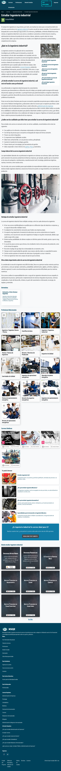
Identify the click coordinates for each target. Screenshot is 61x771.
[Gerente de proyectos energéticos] (30, 388)
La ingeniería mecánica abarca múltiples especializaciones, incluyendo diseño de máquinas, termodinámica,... (35, 516)
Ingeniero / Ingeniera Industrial (48, 331)
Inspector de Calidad (47, 353)
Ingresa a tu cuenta (6, 665)
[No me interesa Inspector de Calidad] (57, 338)
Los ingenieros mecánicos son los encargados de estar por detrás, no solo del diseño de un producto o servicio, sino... (37, 491)
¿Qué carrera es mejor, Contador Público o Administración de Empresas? (18, 746)
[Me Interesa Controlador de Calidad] (4, 360)
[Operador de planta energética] (50, 366)
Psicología (4, 699)
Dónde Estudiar (29, 2)
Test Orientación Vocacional (8, 640)
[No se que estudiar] (4, 2)
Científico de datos (27, 331)
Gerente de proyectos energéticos (28, 399)
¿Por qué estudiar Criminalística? (9, 739)
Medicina (4, 706)
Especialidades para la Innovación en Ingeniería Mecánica (31, 513)
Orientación (11, 7)
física (31, 146)
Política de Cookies (18, 763)
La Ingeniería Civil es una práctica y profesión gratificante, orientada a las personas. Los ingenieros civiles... (37, 478)
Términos (23, 761)
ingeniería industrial (22, 29)
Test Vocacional (45, 3)
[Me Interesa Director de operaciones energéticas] (4, 406)
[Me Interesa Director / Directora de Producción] (24, 338)
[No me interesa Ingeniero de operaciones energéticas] (37, 360)
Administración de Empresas (8, 696)
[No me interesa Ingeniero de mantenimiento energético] (57, 383)
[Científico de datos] (30, 320)
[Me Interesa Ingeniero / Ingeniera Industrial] (44, 315)
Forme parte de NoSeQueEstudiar (10, 679)
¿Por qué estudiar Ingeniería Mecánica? (27, 488)
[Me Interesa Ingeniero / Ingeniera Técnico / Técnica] (4, 315)
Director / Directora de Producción (28, 353)
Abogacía (4, 719)
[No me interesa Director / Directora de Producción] (37, 338)
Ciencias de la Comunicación (8, 709)
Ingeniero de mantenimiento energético (50, 399)
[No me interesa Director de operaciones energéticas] (17, 406)
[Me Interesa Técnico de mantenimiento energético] (4, 383)
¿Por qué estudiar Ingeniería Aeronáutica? (28, 500)
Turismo (4, 712)
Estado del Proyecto (4, 763)
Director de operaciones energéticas (9, 421)
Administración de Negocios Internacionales (12, 722)
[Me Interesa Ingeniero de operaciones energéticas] (24, 360)
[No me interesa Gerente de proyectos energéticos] (37, 383)
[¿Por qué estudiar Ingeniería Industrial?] (50, 57)
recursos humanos (25, 67)
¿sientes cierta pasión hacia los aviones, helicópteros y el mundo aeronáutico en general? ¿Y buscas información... (35, 503)
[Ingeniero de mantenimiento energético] (50, 388)
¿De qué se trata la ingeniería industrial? (49, 74)
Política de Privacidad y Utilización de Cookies (10, 764)
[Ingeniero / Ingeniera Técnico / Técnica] (10, 320)
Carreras (10, 2)
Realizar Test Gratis (30, 536)
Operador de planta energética (47, 376)
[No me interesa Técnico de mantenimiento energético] (17, 383)
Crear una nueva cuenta (7, 668)
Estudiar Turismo (6, 733)
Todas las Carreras (6, 643)
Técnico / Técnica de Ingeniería (7, 353)
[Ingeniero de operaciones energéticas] (30, 366)
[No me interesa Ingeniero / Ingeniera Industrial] (57, 315)
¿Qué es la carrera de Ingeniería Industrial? (49, 70)
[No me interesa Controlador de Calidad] (17, 360)
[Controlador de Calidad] (10, 366)
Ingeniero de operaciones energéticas (29, 376)
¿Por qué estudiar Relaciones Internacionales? (12, 743)
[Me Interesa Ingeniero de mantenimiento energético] (44, 383)
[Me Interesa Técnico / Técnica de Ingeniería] (4, 338)
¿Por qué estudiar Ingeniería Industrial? (49, 61)
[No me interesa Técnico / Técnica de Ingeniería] (17, 338)
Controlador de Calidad (8, 376)
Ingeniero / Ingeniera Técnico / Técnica (10, 331)
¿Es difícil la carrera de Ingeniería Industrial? (50, 65)
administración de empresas (45, 106)
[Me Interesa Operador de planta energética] (44, 360)
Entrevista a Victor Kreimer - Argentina (10, 293)
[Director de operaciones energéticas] (10, 411)
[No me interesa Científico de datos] (37, 315)
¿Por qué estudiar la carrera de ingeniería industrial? (49, 78)
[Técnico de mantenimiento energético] (10, 388)
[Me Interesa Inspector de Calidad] (44, 338)
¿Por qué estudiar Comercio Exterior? (10, 736)
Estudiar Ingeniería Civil (23, 475)
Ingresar (56, 2)
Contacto (4, 671)
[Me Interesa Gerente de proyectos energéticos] (24, 383)
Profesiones (19, 2)
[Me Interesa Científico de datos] (24, 315)
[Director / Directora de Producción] (30, 343)
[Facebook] (4, 754)
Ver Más (30, 619)
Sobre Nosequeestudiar (7, 656)
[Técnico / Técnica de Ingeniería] (10, 343)
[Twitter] (7, 754)
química (27, 146)
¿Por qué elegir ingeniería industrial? (48, 83)
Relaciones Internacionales (8, 716)
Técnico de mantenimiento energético (9, 399)
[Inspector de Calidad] (50, 343)
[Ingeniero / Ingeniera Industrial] (50, 320)
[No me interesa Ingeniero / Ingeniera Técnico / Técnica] (17, 315)
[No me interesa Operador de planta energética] (57, 360)
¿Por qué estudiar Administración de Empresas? (13, 729)
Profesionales (5, 688)
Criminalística (5, 702)
